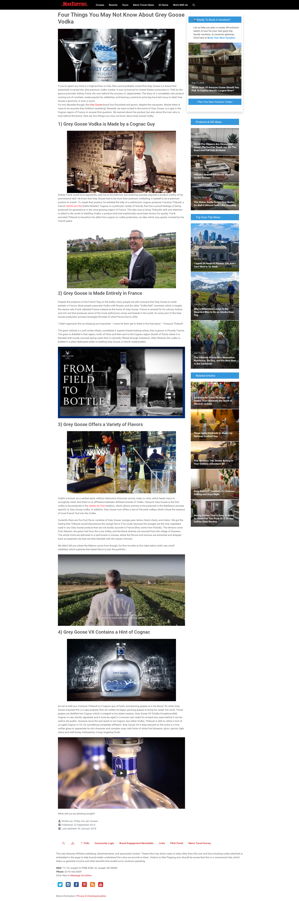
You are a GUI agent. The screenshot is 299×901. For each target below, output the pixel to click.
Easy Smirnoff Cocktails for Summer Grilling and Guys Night (211, 472)
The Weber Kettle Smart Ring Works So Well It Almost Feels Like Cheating (215, 186)
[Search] (194, 5)
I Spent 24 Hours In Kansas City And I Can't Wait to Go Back (214, 227)
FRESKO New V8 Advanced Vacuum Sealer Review (214, 159)
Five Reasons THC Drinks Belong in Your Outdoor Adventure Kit (213, 445)
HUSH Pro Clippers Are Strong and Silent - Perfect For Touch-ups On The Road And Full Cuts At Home (213, 133)
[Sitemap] (73, 843)
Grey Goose (96, 104)
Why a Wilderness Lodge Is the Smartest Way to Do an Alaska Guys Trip (213, 275)
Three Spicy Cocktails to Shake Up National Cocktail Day (214, 412)
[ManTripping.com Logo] (75, 4)
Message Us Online (80, 875)
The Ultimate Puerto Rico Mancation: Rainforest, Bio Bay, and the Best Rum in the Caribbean (215, 326)
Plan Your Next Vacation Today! (215, 101)
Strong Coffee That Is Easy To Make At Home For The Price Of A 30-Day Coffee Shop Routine (212, 505)
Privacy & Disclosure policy (91, 895)
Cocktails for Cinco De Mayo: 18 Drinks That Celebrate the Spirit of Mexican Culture (215, 385)
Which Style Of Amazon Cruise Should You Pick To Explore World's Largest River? (214, 46)
